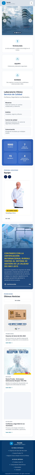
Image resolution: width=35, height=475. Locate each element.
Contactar (22, 30)
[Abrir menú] (31, 3)
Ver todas (17, 300)
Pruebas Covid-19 (18, 462)
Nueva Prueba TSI (18, 453)
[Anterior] (5, 20)
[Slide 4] (20, 32)
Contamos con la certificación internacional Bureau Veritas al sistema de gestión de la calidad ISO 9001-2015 (17, 260)
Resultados (18, 467)
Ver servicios (11, 30)
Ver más (7, 218)
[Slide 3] (18, 32)
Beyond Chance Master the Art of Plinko (18, 455)
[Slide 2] (17, 32)
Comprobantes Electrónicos (18, 464)
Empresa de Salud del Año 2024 (18, 450)
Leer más (8, 342)
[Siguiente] (30, 20)
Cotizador (18, 469)
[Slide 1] (14, 32)
